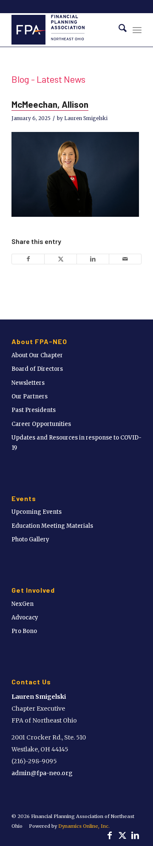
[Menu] (137, 30)
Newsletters (28, 383)
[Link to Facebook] (109, 835)
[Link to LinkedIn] (135, 835)
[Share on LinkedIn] (93, 259)
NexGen (22, 604)
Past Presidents (33, 410)
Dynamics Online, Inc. (84, 826)
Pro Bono (24, 631)
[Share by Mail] (125, 259)
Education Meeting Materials (52, 525)
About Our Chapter (37, 355)
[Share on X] (60, 259)
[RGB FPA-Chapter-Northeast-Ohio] (63, 30)
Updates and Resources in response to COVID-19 (76, 442)
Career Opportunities (41, 424)
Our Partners (29, 396)
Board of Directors (37, 369)
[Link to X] (122, 835)
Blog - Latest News (48, 78)
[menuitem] (118, 30)
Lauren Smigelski (86, 118)
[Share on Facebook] (28, 259)
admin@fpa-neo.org (42, 773)
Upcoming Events (36, 511)
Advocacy (24, 617)
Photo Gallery (30, 539)
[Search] (118, 30)
